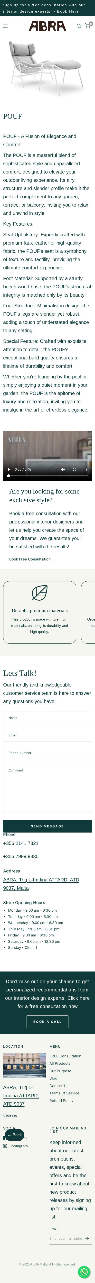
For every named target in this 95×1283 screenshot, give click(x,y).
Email (53, 1229)
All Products (59, 1063)
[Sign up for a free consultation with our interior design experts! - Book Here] (47, 8)
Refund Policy (61, 1100)
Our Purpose (60, 1071)
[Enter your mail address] (87, 1238)
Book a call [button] (47, 1022)
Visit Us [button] (10, 1116)
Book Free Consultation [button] (30, 559)
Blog (53, 1078)
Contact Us (58, 1085)
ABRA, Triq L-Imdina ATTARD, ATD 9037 (21, 1096)
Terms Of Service (64, 1093)
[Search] (79, 26)
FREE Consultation (65, 1056)
